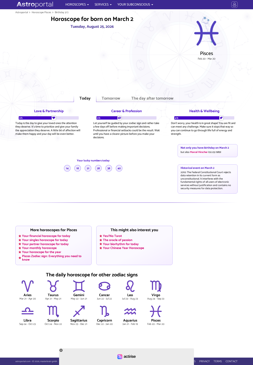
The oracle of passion (117, 240)
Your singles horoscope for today (45, 240)
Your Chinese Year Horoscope (123, 248)
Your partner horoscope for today (45, 244)
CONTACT (232, 361)
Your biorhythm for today (121, 244)
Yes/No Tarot (112, 236)
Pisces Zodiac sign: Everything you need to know (51, 258)
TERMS (218, 361)
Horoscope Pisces (41, 12)
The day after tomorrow (152, 98)
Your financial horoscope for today (46, 236)
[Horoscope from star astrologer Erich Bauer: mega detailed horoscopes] (34, 4)
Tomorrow (111, 98)
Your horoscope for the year (41, 252)
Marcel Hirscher (199, 152)
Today (85, 98)
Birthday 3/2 (62, 12)
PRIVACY (204, 361)
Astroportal (21, 12)
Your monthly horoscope (39, 248)
